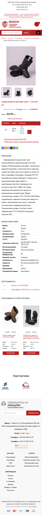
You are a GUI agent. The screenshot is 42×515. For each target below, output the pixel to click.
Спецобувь (10, 460)
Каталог (10, 475)
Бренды (10, 484)
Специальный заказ (31, 463)
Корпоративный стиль (31, 460)
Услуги (10, 478)
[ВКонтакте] (3, 148)
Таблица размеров (14, 119)
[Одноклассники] (5, 148)
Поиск (26, 33)
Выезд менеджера (31, 457)
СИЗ (10, 463)
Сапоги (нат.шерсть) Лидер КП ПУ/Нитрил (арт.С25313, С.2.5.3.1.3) (31, 337)
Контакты (10, 490)
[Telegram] (8, 148)
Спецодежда (10, 457)
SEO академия (33, 506)
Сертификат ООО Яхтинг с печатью (25, 290)
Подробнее (11, 353)
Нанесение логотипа (31, 466)
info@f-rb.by (25, 433)
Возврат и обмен (10, 487)
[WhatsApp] (17, 148)
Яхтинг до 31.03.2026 (19, 285)
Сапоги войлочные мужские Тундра (9, 336)
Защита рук (10, 466)
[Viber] (14, 148)
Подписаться (33, 413)
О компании (10, 481)
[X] (11, 148)
